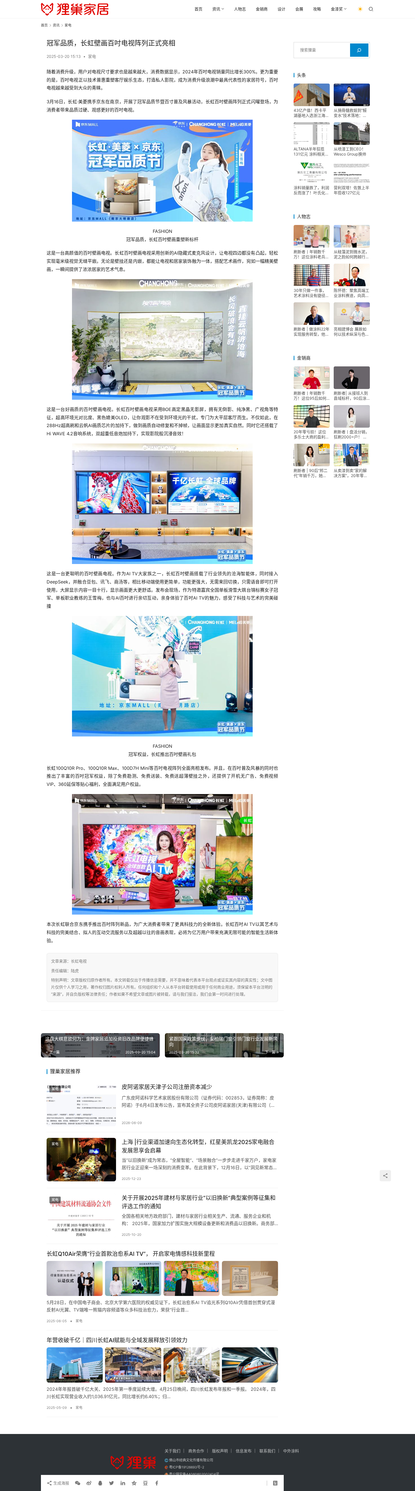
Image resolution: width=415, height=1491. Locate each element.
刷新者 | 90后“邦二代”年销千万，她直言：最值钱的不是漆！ (310, 473)
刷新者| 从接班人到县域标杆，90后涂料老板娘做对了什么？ (351, 396)
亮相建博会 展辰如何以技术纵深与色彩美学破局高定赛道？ (351, 332)
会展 (299, 8)
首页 (198, 8)
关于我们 (172, 1450)
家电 (92, 56)
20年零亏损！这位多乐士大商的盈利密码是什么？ (311, 434)
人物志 (240, 8)
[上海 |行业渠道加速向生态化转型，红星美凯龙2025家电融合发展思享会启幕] (81, 1159)
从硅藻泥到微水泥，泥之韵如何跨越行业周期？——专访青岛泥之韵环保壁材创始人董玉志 (351, 254)
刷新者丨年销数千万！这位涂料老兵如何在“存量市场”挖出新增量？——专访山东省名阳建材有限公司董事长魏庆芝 (311, 254)
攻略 (317, 8)
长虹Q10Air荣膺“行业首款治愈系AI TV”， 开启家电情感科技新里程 (131, 1253)
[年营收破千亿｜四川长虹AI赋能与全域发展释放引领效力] (162, 1364)
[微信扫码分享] (78, 1483)
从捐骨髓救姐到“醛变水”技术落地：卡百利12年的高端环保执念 (352, 113)
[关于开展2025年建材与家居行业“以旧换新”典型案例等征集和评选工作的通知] (81, 1215)
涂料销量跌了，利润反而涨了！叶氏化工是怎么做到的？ (311, 190)
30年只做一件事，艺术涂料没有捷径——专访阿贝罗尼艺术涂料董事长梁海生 (311, 293)
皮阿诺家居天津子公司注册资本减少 (167, 1087)
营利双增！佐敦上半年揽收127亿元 (351, 190)
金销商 (262, 8)
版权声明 (220, 1450)
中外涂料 (291, 1450)
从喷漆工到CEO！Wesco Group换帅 (350, 151)
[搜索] (359, 50)
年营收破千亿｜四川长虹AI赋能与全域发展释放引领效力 (117, 1340)
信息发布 (244, 1450)
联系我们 (267, 1450)
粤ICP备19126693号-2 (186, 1467)
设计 (281, 8)
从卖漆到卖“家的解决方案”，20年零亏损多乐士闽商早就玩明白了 (351, 473)
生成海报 (60, 1483)
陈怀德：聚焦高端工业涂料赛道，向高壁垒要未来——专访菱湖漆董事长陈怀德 (351, 293)
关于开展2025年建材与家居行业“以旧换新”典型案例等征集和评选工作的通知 (199, 1202)
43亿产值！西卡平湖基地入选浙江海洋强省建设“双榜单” (311, 113)
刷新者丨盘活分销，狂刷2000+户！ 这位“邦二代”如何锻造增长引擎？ (351, 434)
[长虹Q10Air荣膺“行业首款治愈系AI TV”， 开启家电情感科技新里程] (162, 1278)
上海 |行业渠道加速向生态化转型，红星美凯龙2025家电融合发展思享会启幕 (198, 1146)
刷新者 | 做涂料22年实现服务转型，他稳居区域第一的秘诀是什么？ (311, 332)
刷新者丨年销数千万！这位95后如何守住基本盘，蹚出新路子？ (311, 396)
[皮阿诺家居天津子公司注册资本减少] (81, 1104)
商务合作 (196, 1450)
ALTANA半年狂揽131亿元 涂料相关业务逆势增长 (311, 152)
